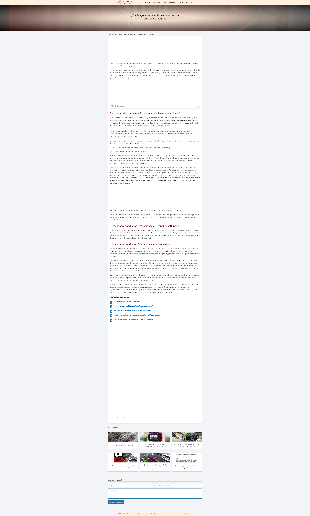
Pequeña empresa (143, 514)
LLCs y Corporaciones (156, 514)
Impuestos (167, 514)
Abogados (145, 2)
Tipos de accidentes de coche (117, 417)
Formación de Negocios (129, 514)
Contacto (187, 514)
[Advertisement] (155, 50)
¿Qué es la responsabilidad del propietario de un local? (133, 306)
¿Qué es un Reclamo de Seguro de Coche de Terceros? (133, 320)
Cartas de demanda (185, 2)
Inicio (119, 514)
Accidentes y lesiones (177, 514)
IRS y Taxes (156, 2)
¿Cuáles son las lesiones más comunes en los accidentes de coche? (138, 315)
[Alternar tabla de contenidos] (197, 106)
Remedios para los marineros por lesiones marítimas (132, 311)
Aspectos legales (169, 2)
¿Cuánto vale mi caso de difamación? (127, 301)
